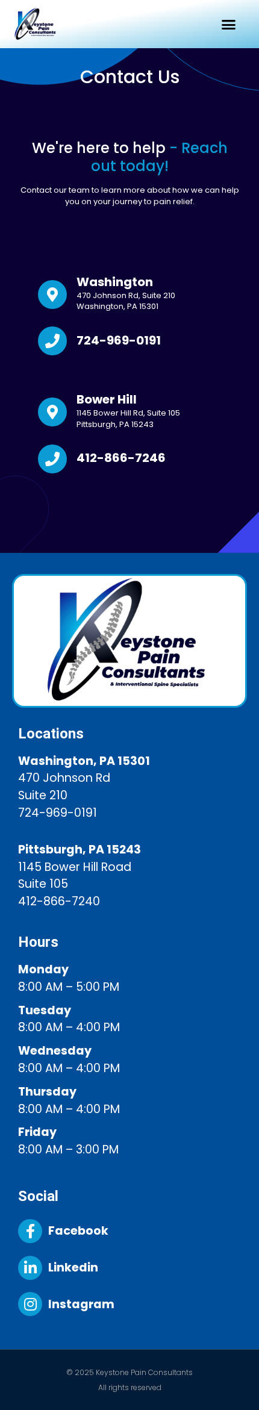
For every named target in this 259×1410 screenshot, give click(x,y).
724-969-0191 (118, 340)
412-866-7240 (59, 901)
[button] (228, 24)
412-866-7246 (121, 457)
